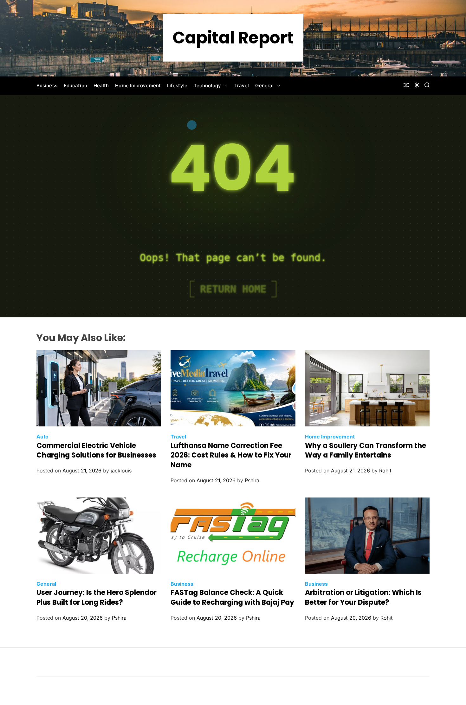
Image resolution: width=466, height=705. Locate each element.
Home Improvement (138, 85)
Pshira (252, 480)
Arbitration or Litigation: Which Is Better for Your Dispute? (363, 597)
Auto (42, 436)
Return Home (233, 289)
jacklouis (121, 470)
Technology (207, 85)
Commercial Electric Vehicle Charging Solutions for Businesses (96, 450)
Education (75, 85)
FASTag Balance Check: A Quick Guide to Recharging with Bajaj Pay (232, 597)
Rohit (385, 470)
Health (101, 85)
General (264, 85)
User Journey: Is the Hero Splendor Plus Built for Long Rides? (96, 597)
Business (46, 85)
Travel (241, 85)
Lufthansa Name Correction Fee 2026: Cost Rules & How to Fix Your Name (231, 455)
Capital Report (233, 38)
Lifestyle (177, 85)
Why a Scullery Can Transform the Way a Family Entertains (365, 450)
